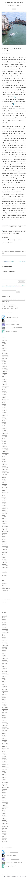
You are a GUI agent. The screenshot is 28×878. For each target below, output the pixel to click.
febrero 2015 (4, 542)
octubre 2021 (4, 417)
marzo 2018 (4, 482)
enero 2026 (4, 351)
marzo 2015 (4, 541)
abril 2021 (4, 425)
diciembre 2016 (5, 507)
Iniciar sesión (4, 585)
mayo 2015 (4, 538)
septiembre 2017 (5, 492)
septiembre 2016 (5, 511)
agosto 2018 (4, 474)
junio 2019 (4, 458)
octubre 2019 (4, 451)
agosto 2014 (4, 552)
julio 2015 (3, 534)
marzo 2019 (4, 462)
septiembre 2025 (5, 356)
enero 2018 (4, 485)
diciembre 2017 (5, 487)
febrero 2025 (4, 366)
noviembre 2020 (5, 433)
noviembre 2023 (5, 382)
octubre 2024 (4, 371)
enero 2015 (4, 544)
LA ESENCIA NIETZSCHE (8, 261)
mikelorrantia (8, 327)
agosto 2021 (4, 418)
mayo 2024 (4, 376)
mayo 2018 (4, 479)
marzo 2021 (4, 427)
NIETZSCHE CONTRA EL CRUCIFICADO (9, 305)
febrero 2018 (4, 484)
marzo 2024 (4, 378)
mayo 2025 (4, 361)
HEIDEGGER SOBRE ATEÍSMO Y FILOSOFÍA (10, 308)
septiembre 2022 (5, 399)
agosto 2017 (4, 493)
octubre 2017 (4, 490)
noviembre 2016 (5, 508)
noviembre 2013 (5, 567)
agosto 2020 (4, 436)
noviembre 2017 (5, 489)
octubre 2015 (4, 529)
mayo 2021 (4, 423)
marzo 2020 (4, 444)
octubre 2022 (4, 397)
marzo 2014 (4, 560)
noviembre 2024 (5, 369)
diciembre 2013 (5, 565)
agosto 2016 (4, 513)
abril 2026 (4, 347)
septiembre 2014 (5, 551)
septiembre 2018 (5, 472)
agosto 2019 (4, 454)
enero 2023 (4, 394)
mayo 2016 (4, 518)
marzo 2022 (4, 409)
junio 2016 (4, 516)
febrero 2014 (4, 562)
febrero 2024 (4, 379)
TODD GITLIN (22, 261)
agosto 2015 (4, 533)
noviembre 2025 (5, 355)
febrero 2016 (4, 523)
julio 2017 (3, 495)
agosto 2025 (4, 358)
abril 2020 (4, 443)
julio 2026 (3, 342)
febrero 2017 (4, 503)
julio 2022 (3, 402)
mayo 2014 (4, 557)
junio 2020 (4, 440)
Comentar (21, 281)
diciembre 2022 (5, 396)
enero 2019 (4, 466)
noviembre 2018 (5, 469)
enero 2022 (4, 412)
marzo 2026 (4, 348)
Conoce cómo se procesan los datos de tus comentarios (13, 286)
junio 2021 (4, 422)
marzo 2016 (4, 521)
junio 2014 (4, 555)
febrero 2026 (4, 350)
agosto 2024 (4, 373)
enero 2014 (4, 564)
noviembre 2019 (5, 449)
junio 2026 (4, 343)
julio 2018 (3, 476)
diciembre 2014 (5, 546)
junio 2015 (4, 536)
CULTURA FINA (4, 303)
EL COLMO (14, 320)
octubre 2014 (4, 549)
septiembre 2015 (5, 531)
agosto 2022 (4, 400)
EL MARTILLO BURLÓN (14, 3)
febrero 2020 (4, 446)
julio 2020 (3, 438)
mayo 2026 (4, 345)
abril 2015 (4, 539)
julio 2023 (3, 389)
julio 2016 (3, 515)
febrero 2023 (4, 392)
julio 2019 (3, 456)
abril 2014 (4, 559)
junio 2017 (4, 497)
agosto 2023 (4, 387)
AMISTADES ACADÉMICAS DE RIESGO (9, 306)
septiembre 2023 (5, 386)
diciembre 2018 (5, 467)
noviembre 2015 (5, 528)
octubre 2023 (4, 384)
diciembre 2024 (5, 368)
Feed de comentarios (6, 588)
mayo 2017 (4, 498)
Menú (14, 8)
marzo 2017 (4, 502)
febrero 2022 (4, 410)
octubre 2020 (4, 435)
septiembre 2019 (5, 453)
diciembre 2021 (5, 413)
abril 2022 (4, 407)
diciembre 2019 (5, 448)
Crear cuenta (4, 583)
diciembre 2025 (5, 353)
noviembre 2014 (5, 547)
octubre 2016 (4, 510)
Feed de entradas (5, 587)
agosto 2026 (4, 340)
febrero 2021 (4, 428)
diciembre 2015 (5, 526)
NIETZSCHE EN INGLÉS (15, 324)
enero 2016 (4, 524)
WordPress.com (5, 590)
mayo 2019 (4, 459)
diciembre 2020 (5, 431)
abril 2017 (4, 500)
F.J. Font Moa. (8, 320)
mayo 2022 (4, 405)
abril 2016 (4, 520)
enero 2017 (4, 505)
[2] (13, 104)
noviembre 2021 (5, 415)
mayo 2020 (4, 441)
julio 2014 (3, 554)
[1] (15, 97)
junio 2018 (4, 477)
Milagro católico (14, 331)
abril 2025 (4, 363)
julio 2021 (3, 420)
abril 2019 (4, 461)
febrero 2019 (4, 464)
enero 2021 (4, 430)
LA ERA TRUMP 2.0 (14, 317)
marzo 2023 (4, 391)
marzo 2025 (4, 365)
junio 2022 (4, 404)
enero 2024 (4, 381)
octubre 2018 (4, 471)
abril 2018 (4, 480)
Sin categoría (17, 251)
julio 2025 (3, 360)
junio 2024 (4, 374)
